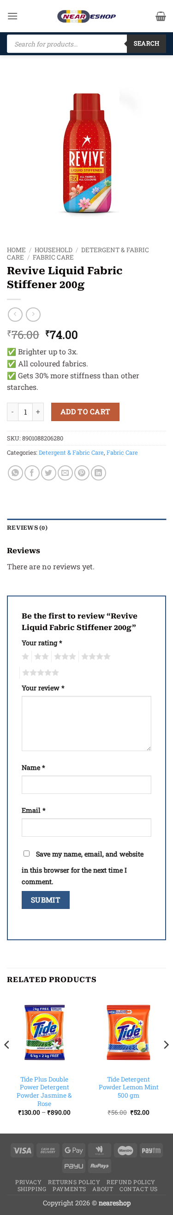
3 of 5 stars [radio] (63, 657)
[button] (12, 16)
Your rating (42, 642)
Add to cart (85, 411)
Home (16, 250)
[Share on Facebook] (32, 472)
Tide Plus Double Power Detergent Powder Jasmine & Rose (44, 1092)
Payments (69, 1188)
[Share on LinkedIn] (98, 472)
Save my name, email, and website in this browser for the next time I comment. (82, 868)
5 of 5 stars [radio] (39, 673)
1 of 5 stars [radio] (24, 657)
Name (33, 767)
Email (34, 810)
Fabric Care (53, 257)
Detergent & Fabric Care (71, 452)
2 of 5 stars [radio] (40, 657)
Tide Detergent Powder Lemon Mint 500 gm (129, 1087)
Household (53, 250)
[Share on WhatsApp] (15, 472)
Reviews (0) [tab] (27, 527)
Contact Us (138, 1188)
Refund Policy (131, 1182)
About (102, 1188)
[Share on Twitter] (48, 472)
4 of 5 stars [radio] (94, 657)
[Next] (165, 1063)
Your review (43, 687)
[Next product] (15, 314)
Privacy (28, 1182)
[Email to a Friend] (65, 472)
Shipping (32, 1188)
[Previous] (7, 1063)
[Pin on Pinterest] (81, 472)
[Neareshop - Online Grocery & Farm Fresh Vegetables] (86, 16)
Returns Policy (74, 1182)
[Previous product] (33, 314)
